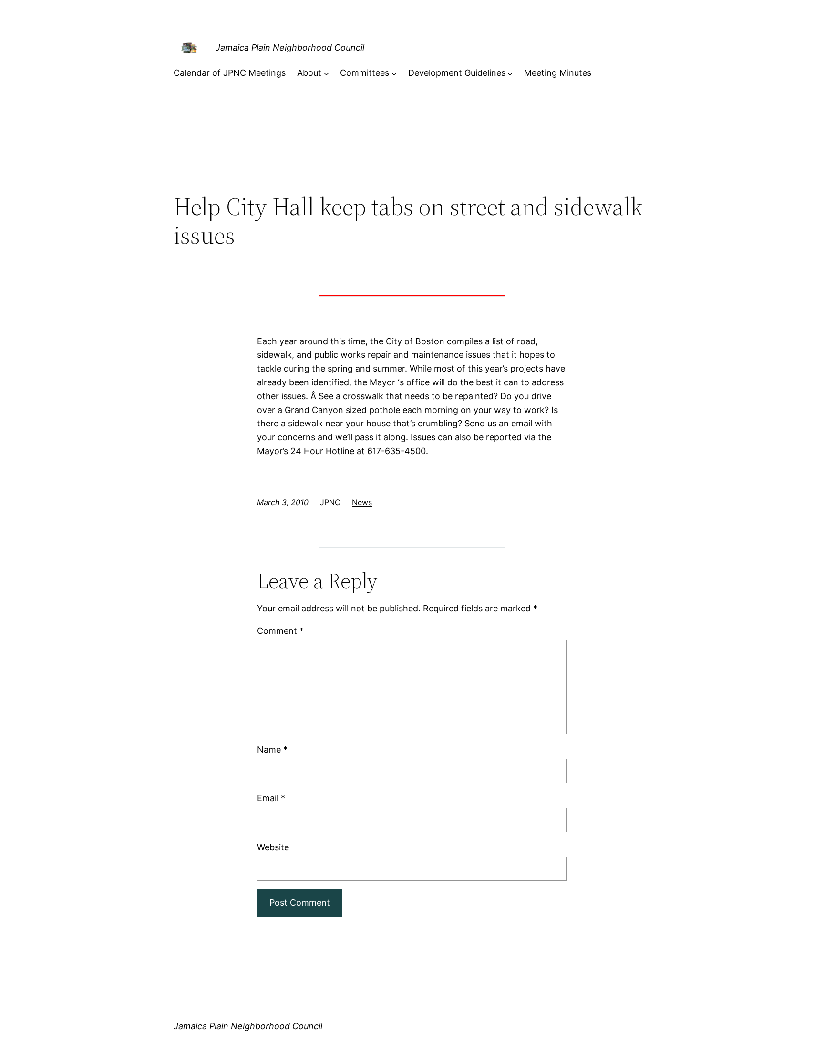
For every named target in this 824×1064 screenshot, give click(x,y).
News (362, 502)
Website (273, 847)
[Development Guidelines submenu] (510, 73)
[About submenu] (326, 73)
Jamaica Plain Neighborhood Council (290, 47)
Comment (280, 631)
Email (271, 798)
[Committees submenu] (394, 73)
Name (272, 749)
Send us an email (498, 423)
